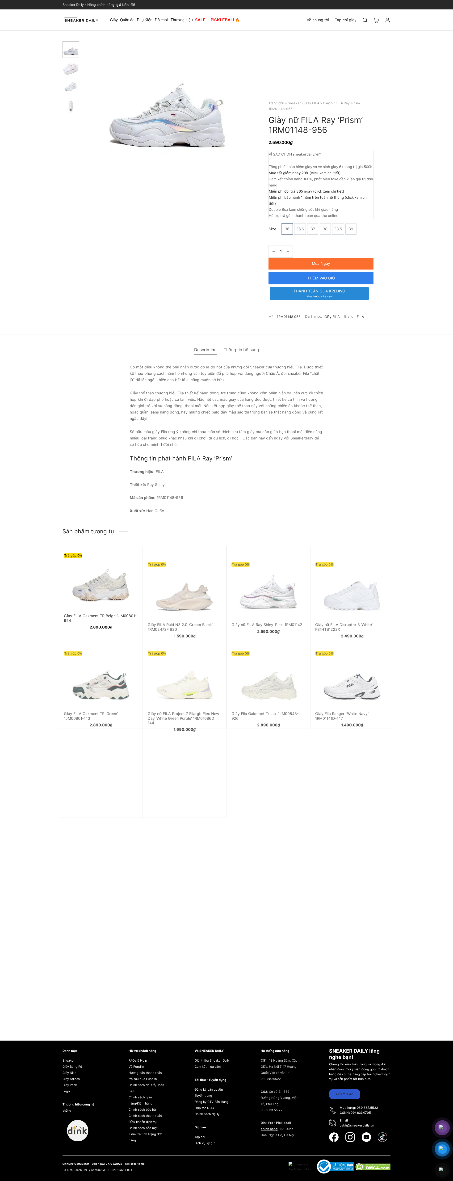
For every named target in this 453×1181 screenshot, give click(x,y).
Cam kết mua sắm (208, 1066)
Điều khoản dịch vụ (143, 1122)
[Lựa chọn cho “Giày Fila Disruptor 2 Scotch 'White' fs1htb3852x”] (213, 752)
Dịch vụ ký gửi (205, 1143)
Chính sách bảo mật (143, 1128)
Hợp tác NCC (204, 1108)
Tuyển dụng (203, 1095)
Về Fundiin (136, 1066)
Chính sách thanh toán (145, 1116)
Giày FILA (311, 103)
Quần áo (127, 20)
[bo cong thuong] (336, 1166)
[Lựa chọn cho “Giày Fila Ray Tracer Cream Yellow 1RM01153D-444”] (130, 752)
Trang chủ (276, 103)
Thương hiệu (182, 20)
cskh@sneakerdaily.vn (357, 1125)
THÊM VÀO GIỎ (321, 278)
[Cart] (376, 20)
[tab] (205, 349)
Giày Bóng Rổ (72, 1066)
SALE (200, 20)
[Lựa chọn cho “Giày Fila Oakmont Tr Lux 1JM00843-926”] (297, 647)
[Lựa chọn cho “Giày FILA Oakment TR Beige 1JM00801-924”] (130, 558)
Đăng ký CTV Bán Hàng (212, 1102)
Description (205, 349)
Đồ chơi (161, 20)
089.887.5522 (271, 1079)
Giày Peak (70, 1085)
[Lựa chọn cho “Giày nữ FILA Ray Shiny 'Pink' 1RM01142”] (297, 558)
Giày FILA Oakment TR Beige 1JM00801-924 (100, 618)
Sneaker (294, 103)
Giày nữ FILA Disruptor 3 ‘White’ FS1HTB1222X (344, 618)
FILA (360, 317)
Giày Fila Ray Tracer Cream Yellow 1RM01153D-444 (95, 812)
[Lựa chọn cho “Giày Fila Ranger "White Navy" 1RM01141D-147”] (381, 647)
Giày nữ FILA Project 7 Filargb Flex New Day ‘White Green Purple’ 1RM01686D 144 (183, 709)
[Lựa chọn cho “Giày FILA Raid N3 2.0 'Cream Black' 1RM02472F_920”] (213, 558)
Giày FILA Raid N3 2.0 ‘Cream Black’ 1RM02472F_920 (180, 618)
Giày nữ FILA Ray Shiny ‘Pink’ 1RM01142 (266, 615)
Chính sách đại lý (207, 1114)
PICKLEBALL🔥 (225, 20)
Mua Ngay (321, 263)
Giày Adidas (71, 1079)
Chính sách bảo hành (144, 1109)
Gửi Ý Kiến (344, 1094)
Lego (66, 1091)
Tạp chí (200, 1137)
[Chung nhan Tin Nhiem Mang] (301, 1166)
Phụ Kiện (144, 20)
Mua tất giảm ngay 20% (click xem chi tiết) (305, 173)
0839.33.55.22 (271, 1110)
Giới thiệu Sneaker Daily (212, 1060)
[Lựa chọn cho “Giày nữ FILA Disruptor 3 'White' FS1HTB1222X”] (381, 558)
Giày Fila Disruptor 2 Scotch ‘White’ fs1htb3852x (179, 812)
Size (272, 229)
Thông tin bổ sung (241, 349)
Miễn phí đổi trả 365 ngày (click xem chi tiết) (306, 191)
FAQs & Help (138, 1060)
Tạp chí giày (346, 19)
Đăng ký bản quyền (209, 1089)
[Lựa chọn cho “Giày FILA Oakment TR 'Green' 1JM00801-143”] (130, 647)
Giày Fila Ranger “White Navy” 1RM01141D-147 (342, 707)
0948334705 (361, 1112)
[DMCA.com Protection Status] (372, 1166)
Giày (114, 20)
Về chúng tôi (318, 19)
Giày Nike (69, 1073)
